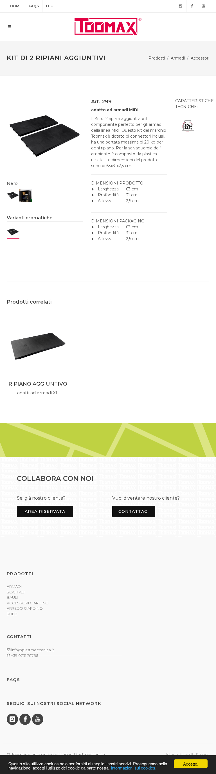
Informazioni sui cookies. (133, 768)
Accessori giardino (28, 603)
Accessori (200, 58)
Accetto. (190, 764)
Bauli (12, 597)
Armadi (178, 58)
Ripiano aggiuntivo (37, 384)
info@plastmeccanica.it (32, 650)
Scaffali (15, 592)
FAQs (34, 6)
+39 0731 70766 (24, 655)
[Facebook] (192, 6)
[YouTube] (203, 6)
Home (16, 6)
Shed (12, 614)
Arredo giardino (25, 608)
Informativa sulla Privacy (187, 754)
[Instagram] (180, 6)
